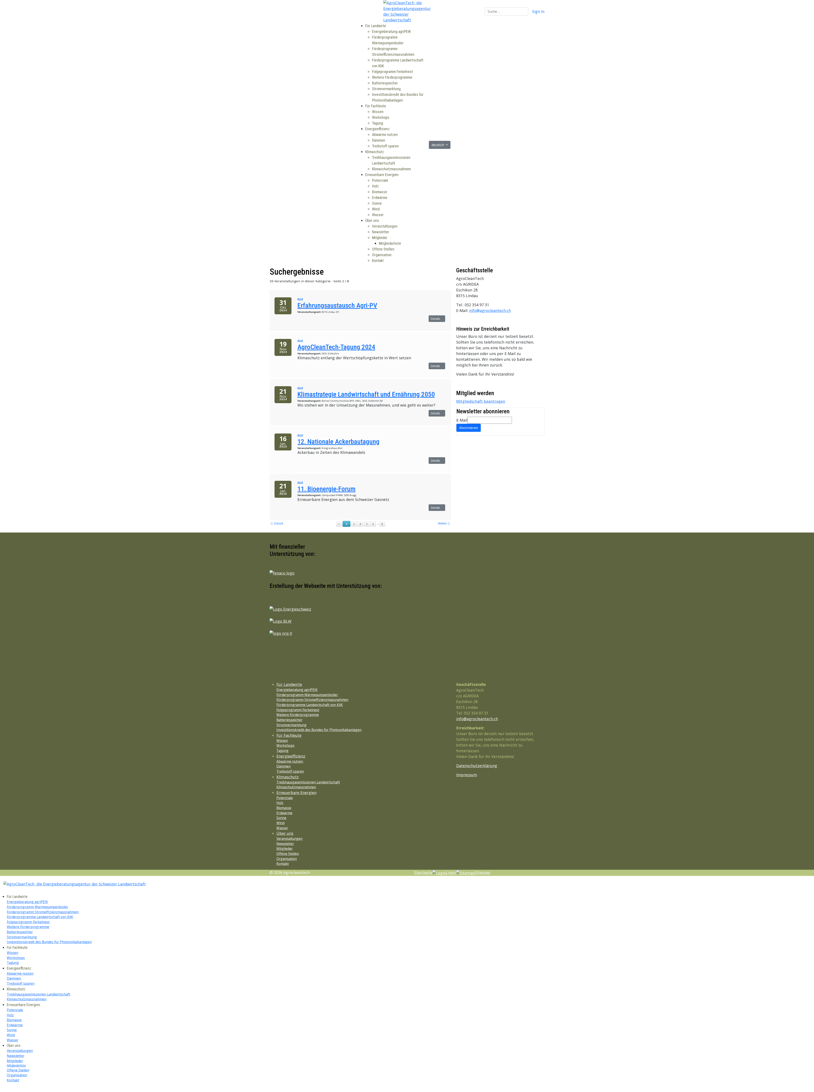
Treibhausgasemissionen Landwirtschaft (308, 782)
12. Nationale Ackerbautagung (338, 442)
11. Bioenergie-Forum (326, 489)
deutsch (438, 145)
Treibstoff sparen (385, 146)
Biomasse (379, 192)
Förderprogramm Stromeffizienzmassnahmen (312, 699)
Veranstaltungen (384, 226)
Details (436, 319)
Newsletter (380, 232)
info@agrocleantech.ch (490, 310)
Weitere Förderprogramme (392, 77)
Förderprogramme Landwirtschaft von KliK (309, 704)
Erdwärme (379, 197)
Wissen (377, 111)
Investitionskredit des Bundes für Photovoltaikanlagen (318, 729)
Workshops (380, 117)
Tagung (377, 123)
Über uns (372, 220)
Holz (375, 186)
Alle (300, 299)
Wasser (378, 215)
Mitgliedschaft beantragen (480, 401)
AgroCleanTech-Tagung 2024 (336, 347)
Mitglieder (379, 237)
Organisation (382, 255)
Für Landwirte (375, 26)
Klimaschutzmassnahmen (391, 169)
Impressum (466, 774)
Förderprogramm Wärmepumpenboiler (307, 694)
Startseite (423, 872)
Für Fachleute (375, 106)
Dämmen (378, 140)
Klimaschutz (374, 152)
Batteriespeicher (385, 83)
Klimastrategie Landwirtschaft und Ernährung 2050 (366, 394)
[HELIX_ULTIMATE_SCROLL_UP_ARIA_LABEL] (1, 1089)
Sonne (377, 203)
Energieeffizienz (377, 129)
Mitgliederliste (390, 243)
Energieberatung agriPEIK (391, 31)
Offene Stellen (383, 249)
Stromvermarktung (386, 89)
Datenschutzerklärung (476, 765)
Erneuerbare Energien (382, 174)
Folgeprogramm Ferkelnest (392, 71)
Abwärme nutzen (385, 134)
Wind (376, 209)
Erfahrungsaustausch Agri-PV (337, 305)
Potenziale (380, 180)
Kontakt (378, 260)
